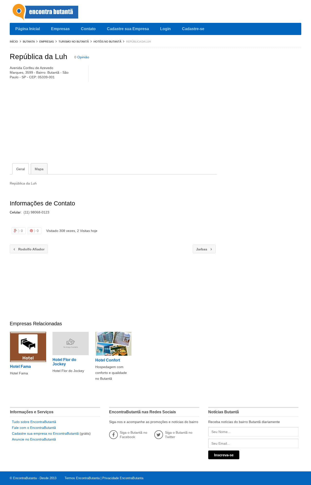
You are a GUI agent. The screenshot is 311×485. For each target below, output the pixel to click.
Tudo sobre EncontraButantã (34, 422)
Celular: (16, 212)
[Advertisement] (113, 123)
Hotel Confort (107, 360)
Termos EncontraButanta (82, 478)
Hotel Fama (20, 366)
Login (165, 29)
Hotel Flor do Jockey (64, 362)
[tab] (20, 168)
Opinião (83, 57)
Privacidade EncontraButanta (122, 478)
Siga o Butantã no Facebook (133, 435)
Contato (88, 29)
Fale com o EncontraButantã (34, 428)
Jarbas (200, 249)
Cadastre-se (193, 29)
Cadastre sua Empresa (128, 29)
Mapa (39, 169)
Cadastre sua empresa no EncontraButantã (45, 433)
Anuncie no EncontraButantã (34, 439)
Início (14, 41)
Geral (20, 169)
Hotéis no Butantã (107, 41)
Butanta (29, 41)
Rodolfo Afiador (27, 249)
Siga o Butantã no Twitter (178, 435)
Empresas (60, 29)
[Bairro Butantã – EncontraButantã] (46, 12)
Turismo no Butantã (74, 41)
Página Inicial (27, 29)
